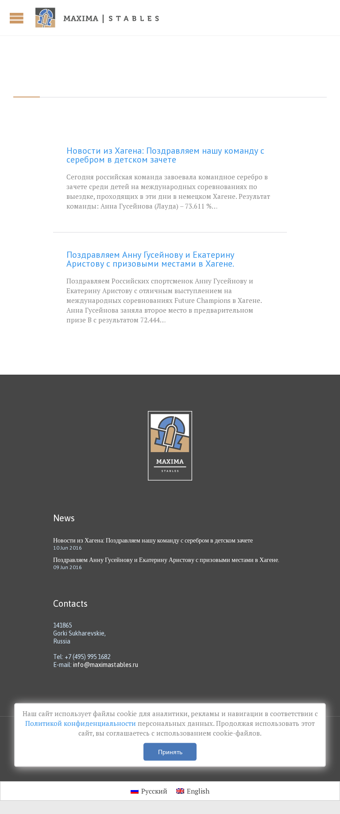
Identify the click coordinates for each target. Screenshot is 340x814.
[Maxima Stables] (100, 17)
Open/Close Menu (17, 18)
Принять (170, 752)
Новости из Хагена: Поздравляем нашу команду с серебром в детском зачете (165, 155)
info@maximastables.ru (105, 664)
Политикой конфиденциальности (81, 723)
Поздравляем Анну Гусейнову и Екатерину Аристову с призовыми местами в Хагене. (150, 259)
